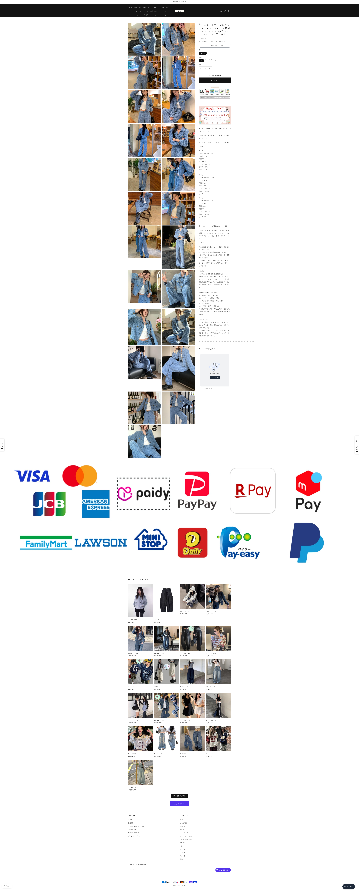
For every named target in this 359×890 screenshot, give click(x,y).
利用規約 (131, 823)
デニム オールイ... (133, 787)
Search (130, 820)
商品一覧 (182, 826)
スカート (182, 856)
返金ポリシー (132, 829)
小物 (181, 859)
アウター (182, 843)
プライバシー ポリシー (135, 836)
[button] (154, 7)
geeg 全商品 (183, 823)
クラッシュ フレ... (159, 754)
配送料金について (133, 833)
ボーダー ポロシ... (211, 653)
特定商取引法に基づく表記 (136, 826)
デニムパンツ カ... (211, 687)
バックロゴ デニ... (185, 653)
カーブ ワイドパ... (185, 687)
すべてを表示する (179, 796)
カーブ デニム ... (184, 754)
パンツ (182, 846)
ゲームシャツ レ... (133, 754)
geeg (176, 885)
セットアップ (184, 833)
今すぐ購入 (215, 81)
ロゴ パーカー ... (184, 611)
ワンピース (183, 852)
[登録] (160, 870)
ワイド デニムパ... (159, 619)
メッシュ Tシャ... (133, 687)
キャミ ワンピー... (133, 720)
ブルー (203, 53)
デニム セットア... (211, 611)
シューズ (182, 849)
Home (181, 820)
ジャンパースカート (186, 839)
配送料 (204, 41)
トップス (182, 829)
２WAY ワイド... (158, 687)
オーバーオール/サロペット (188, 836)
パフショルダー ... (185, 720)
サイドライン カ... (211, 720)
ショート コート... (133, 619)
